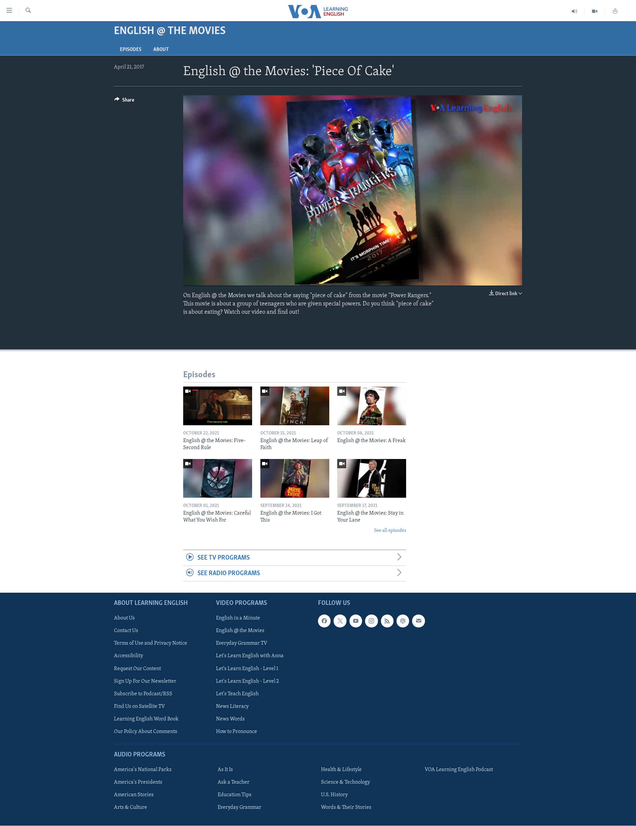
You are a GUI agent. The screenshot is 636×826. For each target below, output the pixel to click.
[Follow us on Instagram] (371, 621)
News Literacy (232, 706)
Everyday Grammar (239, 807)
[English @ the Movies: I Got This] (294, 478)
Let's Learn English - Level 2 (247, 681)
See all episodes (390, 530)
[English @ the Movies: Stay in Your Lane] (371, 478)
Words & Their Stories (346, 807)
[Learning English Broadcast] (574, 11)
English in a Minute (238, 618)
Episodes (130, 49)
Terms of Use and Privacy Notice (150, 643)
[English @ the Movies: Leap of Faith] (294, 406)
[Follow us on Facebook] (324, 621)
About (161, 49)
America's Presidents (138, 782)
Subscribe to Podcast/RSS (143, 694)
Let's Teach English (237, 694)
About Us (124, 618)
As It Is (225, 770)
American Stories (134, 795)
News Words (230, 719)
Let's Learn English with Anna (250, 656)
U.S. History (334, 795)
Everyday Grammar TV (241, 643)
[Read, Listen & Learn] (615, 11)
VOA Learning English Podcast (459, 770)
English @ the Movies (240, 631)
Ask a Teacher (233, 782)
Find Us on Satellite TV (139, 706)
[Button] (124, 101)
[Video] (595, 11)
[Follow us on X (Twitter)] (340, 621)
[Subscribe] (418, 621)
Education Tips (234, 795)
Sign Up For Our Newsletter (145, 681)
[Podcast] (403, 621)
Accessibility (128, 656)
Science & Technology (345, 782)
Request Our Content (137, 668)
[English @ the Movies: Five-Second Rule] (217, 406)
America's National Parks (143, 770)
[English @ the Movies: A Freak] (371, 406)
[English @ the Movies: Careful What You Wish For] (217, 478)
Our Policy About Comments (145, 731)
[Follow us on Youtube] (355, 621)
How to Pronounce (236, 731)
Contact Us (126, 631)
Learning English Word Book (146, 719)
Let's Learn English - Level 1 (247, 668)
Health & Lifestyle (341, 770)
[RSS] (387, 621)
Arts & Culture (130, 807)
